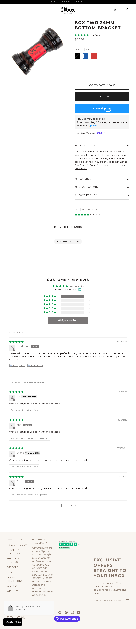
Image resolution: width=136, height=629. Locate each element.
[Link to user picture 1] (17, 372)
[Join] (126, 599)
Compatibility (87, 195)
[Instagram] (72, 612)
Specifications (88, 187)
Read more (81, 168)
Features (84, 179)
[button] (116, 10)
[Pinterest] (66, 612)
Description (87, 145)
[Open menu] (12, 10)
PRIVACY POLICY (17, 544)
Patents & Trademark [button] (39, 541)
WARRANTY (13, 586)
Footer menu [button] (15, 540)
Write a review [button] (68, 320)
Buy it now (102, 96)
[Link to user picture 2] (35, 372)
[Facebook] (59, 612)
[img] (16, 341)
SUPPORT (12, 567)
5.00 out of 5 (76, 286)
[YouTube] (78, 612)
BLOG (10, 572)
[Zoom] (13, 75)
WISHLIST (12, 591)
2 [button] (67, 505)
